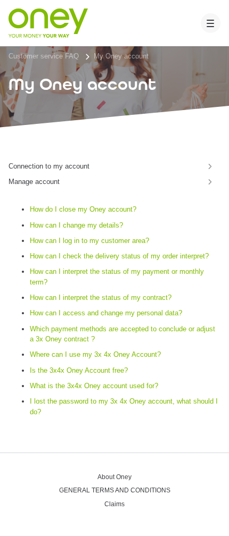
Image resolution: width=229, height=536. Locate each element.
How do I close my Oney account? (83, 209)
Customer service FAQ (44, 56)
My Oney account (121, 56)
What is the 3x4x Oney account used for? (94, 386)
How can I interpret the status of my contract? (100, 298)
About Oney (114, 477)
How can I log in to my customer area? (89, 241)
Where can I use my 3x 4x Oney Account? (95, 354)
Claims (114, 504)
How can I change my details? (76, 225)
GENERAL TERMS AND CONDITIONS (114, 490)
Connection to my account (49, 166)
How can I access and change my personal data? (106, 313)
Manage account (34, 182)
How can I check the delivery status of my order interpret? (119, 256)
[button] (211, 23)
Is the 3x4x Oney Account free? (79, 370)
